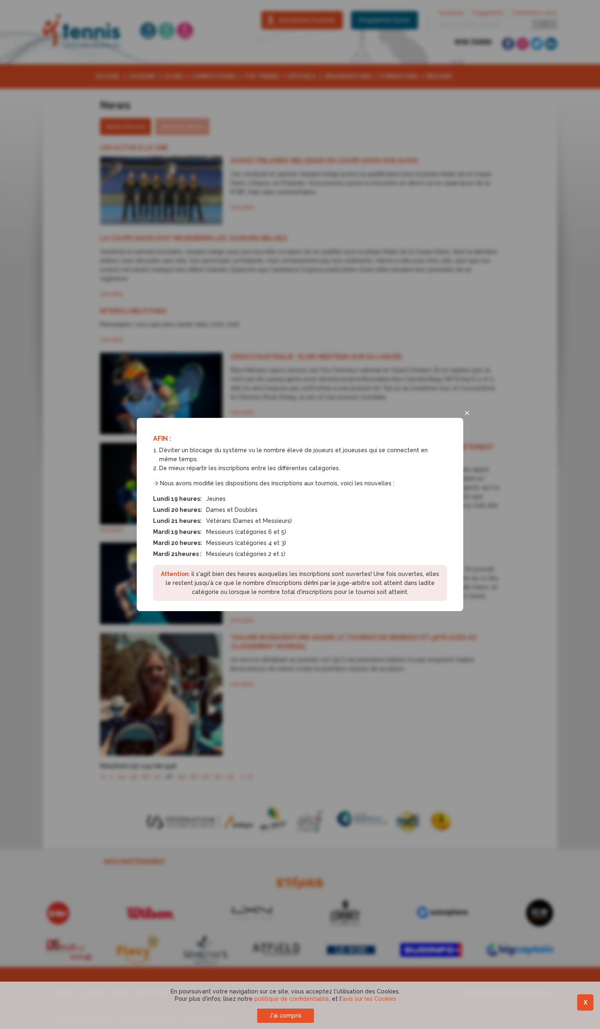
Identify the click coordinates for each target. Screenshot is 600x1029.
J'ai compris (285, 1015)
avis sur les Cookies (369, 999)
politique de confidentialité (291, 999)
